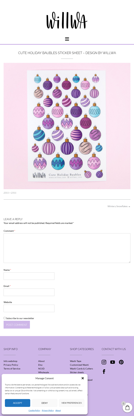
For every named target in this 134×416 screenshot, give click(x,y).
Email (7, 286)
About (58, 410)
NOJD (41, 368)
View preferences (71, 403)
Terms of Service (12, 368)
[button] (82, 378)
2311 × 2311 (10, 192)
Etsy (40, 364)
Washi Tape (75, 361)
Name (7, 269)
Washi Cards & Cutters (81, 368)
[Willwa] (67, 15)
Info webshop (10, 361)
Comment (9, 230)
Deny (45, 403)
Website (8, 302)
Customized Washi (79, 364)
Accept (17, 403)
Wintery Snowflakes (119, 206)
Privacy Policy (48, 410)
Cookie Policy (34, 410)
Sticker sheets (77, 372)
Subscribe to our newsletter (20, 318)
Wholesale (43, 372)
